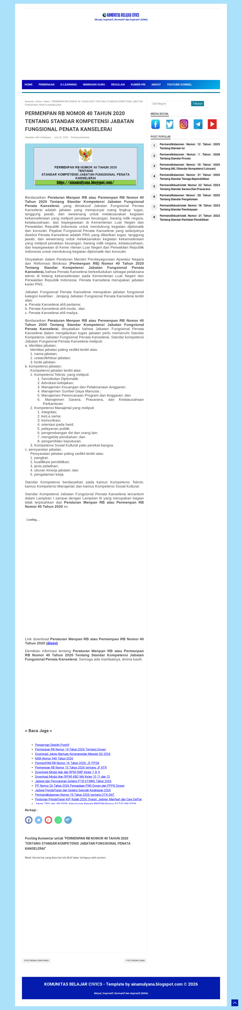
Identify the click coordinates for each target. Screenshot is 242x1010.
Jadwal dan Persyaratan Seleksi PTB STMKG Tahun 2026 (73, 781)
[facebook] (29, 820)
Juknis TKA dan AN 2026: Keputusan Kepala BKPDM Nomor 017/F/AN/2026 (85, 804)
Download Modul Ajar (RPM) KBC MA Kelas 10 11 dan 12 (72, 776)
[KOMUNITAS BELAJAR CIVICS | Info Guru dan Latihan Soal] (121, 15)
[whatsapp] (58, 820)
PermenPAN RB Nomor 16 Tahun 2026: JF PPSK (67, 763)
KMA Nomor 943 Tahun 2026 (54, 758)
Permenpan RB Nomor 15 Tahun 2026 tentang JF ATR (71, 767)
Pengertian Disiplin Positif (52, 745)
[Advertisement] (121, 51)
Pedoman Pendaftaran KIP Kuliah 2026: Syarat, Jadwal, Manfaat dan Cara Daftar (88, 799)
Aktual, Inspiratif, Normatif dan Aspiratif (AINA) (121, 993)
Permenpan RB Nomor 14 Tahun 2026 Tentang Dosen (70, 749)
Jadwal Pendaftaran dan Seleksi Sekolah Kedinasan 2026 (73, 790)
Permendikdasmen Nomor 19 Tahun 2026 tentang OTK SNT (75, 795)
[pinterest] (48, 820)
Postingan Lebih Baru (36, 960)
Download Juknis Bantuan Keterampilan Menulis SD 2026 (72, 754)
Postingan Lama (135, 960)
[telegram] (68, 820)
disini (52, 643)
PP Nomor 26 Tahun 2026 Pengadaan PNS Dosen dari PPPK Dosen (79, 786)
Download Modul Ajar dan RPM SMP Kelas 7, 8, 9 (67, 772)
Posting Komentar (80, 137)
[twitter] (38, 820)
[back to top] (234, 1002)
